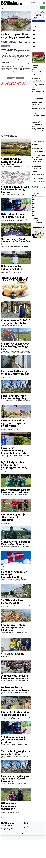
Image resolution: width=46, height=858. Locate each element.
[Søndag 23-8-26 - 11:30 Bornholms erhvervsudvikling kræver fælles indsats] (16, 438)
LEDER (2, 318)
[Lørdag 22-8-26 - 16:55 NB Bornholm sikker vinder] (16, 644)
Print (8, 46)
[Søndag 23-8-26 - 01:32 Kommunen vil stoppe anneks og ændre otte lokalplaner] (16, 615)
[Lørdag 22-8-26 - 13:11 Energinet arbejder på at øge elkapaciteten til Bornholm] (16, 766)
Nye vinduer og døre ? (37, 164)
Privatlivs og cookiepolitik (29, 827)
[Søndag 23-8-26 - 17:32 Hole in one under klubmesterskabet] (16, 257)
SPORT (2, 236)
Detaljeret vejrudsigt (38, 222)
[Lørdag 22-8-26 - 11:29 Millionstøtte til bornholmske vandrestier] (16, 794)
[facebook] (23, 833)
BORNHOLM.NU (12, 6)
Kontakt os (26, 823)
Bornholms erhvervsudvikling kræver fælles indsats (38, 115)
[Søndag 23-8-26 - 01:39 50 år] (16, 557)
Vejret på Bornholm (38, 221)
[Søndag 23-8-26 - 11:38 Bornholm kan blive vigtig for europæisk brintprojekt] (16, 411)
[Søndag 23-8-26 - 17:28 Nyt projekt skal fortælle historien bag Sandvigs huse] (16, 334)
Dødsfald (34, 30)
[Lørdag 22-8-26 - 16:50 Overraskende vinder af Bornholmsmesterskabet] (16, 666)
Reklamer (26, 822)
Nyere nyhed (11, 78)
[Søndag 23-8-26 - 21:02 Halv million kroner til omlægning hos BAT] (16, 204)
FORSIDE (4, 6)
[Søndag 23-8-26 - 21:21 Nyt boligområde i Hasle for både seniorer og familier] (16, 177)
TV (38, 6)
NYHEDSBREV (21, 6)
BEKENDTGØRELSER (31, 6)
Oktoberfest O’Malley (37, 148)
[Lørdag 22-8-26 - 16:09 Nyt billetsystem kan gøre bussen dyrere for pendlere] (16, 727)
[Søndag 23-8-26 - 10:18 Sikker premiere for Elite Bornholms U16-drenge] (16, 480)
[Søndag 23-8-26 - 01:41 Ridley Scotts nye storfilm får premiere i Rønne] (16, 532)
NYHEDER (33, 69)
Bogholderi (26, 825)
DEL (3, 46)
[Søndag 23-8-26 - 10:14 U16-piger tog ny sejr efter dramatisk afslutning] (16, 505)
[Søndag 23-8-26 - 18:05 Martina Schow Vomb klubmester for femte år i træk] (16, 229)
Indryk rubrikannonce (37, 178)
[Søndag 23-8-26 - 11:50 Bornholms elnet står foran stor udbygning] (16, 386)
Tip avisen (42, 8)
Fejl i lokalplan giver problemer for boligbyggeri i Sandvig (37, 122)
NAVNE (2, 564)
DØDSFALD (34, 29)
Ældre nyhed (20, 78)
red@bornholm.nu (5, 830)
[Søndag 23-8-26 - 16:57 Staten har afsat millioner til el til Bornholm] (16, 147)
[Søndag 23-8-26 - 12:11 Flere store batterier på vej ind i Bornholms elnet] (16, 361)
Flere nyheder (35, 50)
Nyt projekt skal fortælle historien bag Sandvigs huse (38, 86)
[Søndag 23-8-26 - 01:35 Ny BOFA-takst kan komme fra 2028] (16, 590)
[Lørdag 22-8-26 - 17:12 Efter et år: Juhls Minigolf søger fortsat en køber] (16, 702)
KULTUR (2, 539)
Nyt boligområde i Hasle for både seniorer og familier (38, 73)
